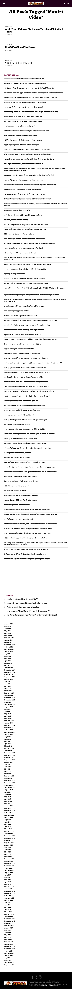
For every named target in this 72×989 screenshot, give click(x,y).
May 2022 (7, 741)
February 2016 (9, 914)
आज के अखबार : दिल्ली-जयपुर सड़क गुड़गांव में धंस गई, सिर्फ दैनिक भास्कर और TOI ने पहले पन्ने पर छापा (30, 98)
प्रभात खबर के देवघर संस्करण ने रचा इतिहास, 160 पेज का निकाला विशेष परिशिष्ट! (25, 83)
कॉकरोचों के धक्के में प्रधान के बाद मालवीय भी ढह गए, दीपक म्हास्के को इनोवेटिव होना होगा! (27, 559)
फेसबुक (43, 981)
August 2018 (8, 845)
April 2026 (7, 633)
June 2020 (7, 794)
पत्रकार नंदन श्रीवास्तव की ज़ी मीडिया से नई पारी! (17, 505)
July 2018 (7, 847)
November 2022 (9, 727)
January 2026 (8, 640)
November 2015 (9, 921)
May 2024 (7, 686)
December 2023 (9, 698)
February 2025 (9, 665)
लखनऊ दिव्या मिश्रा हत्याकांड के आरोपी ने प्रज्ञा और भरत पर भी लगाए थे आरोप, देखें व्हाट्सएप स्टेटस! (29, 467)
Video (34, 981)
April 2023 (7, 716)
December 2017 (9, 863)
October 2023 (8, 702)
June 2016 (7, 905)
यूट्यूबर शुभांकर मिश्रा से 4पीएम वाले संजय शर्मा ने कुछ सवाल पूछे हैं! (21, 495)
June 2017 (7, 877)
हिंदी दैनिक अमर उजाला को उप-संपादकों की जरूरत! (17, 424)
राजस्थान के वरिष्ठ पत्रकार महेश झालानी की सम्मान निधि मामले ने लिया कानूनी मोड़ (25, 269)
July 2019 (7, 820)
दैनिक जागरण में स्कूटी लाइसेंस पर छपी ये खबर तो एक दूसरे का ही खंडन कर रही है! (24, 239)
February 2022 (9, 748)
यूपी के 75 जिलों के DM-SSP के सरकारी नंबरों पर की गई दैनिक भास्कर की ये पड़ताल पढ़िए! (27, 448)
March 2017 (8, 884)
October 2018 (8, 840)
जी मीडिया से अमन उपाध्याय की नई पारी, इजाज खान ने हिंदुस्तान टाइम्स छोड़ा (23, 140)
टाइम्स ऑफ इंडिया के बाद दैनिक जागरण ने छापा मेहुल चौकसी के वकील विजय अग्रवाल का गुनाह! (28, 528)
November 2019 (9, 810)
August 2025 (8, 651)
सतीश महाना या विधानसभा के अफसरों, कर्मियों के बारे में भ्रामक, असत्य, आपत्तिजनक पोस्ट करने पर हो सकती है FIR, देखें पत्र (35, 363)
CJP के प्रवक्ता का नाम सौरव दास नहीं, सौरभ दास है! (17, 453)
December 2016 (9, 891)
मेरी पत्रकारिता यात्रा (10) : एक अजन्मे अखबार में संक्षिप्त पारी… (20, 253)
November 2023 (9, 700)
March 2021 (8, 774)
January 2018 (8, 861)
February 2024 (9, 693)
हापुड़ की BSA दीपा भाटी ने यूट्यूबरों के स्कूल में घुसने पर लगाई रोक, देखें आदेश (24, 306)
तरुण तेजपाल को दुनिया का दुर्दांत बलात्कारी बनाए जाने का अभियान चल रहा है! (23, 107)
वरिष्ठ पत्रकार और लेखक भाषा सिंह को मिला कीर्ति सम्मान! (19, 415)
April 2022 (7, 744)
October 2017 (8, 868)
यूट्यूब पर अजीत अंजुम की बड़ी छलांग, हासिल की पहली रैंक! (19, 349)
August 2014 (8, 955)
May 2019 (7, 824)
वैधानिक (60, 981)
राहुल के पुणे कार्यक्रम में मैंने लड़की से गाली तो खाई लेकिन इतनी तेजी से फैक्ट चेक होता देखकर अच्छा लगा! (30, 339)
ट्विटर (47, 981)
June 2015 (7, 932)
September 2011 (9, 965)
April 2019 (7, 827)
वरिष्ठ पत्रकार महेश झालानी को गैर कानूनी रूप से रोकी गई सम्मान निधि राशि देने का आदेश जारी (28, 154)
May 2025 (7, 658)
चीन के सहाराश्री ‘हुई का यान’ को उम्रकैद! (15, 490)
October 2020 (8, 785)
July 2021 (7, 764)
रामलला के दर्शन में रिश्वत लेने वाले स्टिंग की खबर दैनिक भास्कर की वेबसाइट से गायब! (25, 229)
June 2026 (7, 628)
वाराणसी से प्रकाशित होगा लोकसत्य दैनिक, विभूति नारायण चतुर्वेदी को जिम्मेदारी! (24, 330)
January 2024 (8, 695)
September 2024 (9, 677)
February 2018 (9, 859)
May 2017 (7, 879)
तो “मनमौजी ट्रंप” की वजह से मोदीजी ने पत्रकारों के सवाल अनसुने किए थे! (23, 215)
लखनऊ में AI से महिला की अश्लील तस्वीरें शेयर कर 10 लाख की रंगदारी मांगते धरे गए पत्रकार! (27, 264)
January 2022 (8, 750)
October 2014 (8, 951)
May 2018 (7, 852)
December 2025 (9, 642)
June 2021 (7, 767)
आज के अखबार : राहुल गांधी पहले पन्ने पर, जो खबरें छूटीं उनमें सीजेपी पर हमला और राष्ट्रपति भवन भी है (29, 396)
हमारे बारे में (32, 982)
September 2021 (9, 760)
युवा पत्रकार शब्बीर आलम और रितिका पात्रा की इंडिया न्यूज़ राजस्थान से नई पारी (24, 194)
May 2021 (7, 769)
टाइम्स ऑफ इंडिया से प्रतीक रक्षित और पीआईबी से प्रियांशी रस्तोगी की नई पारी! (24, 79)
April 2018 (7, 854)
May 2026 (7, 631)
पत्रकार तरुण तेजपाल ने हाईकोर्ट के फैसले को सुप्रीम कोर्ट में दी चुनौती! (22, 410)
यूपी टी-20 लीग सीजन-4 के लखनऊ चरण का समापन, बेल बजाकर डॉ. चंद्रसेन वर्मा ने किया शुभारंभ (29, 88)
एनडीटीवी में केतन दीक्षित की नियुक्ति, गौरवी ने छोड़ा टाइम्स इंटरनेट (20, 316)
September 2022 (9, 732)
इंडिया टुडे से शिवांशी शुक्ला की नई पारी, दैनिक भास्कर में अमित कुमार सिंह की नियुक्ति (25, 420)
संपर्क (64, 981)
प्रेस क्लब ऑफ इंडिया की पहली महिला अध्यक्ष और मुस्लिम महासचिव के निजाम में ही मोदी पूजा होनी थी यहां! (30, 514)
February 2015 (9, 942)
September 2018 (9, 843)
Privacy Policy (55, 982)
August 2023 (8, 707)
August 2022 (8, 734)
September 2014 (9, 953)
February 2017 (9, 886)
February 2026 (9, 638)
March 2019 (8, 829)
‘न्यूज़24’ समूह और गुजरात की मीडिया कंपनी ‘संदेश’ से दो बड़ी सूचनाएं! (21, 145)
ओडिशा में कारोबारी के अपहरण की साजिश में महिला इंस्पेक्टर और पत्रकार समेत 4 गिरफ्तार (26, 538)
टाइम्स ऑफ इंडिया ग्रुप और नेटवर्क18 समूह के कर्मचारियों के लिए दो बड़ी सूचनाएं (24, 278)
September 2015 (9, 926)
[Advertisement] (36, 578)
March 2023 (8, 718)
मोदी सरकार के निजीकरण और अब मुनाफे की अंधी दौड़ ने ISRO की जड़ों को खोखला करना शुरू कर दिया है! (30, 320)
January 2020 (8, 806)
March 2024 (8, 691)
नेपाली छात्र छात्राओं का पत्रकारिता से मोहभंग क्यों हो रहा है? (19, 126)
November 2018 (9, 838)
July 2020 (7, 792)
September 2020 (9, 787)
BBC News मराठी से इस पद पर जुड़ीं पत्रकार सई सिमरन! (19, 234)
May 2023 (7, 714)
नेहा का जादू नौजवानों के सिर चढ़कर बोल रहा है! (16, 220)
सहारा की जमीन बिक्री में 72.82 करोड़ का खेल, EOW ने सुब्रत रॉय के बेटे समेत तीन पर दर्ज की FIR (29, 391)
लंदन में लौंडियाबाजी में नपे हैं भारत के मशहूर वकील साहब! (18, 519)
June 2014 (7, 960)
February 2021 (9, 776)
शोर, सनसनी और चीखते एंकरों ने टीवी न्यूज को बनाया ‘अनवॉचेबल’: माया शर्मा (23, 121)
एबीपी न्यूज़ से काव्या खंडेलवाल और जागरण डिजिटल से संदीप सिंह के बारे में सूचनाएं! (25, 462)
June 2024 (7, 684)
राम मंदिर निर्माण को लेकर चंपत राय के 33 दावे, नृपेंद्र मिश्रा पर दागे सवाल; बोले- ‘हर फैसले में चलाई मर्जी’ (30, 472)
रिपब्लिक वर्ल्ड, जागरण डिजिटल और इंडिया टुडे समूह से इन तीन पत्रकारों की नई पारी (25, 554)
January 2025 (8, 668)
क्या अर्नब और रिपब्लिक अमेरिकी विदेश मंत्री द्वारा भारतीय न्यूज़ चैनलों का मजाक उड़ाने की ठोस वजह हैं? (30, 243)
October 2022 (8, 730)
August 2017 (8, 873)
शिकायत (56, 981)
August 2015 (8, 928)
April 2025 (7, 661)
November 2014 (9, 949)
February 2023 (9, 721)
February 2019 (9, 831)
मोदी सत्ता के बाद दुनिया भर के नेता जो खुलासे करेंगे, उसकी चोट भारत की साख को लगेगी (26, 224)
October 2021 (8, 757)
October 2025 (8, 647)
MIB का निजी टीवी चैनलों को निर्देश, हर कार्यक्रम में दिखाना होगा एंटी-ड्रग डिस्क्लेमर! (25, 443)
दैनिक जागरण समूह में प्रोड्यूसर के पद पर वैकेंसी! (16, 311)
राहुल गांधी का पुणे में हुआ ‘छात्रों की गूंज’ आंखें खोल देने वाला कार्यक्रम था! (22, 334)
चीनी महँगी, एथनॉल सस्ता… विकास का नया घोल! (16, 486)
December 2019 (9, 808)
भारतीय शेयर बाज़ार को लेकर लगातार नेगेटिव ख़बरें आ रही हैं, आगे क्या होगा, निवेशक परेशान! (27, 509)
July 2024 (7, 681)
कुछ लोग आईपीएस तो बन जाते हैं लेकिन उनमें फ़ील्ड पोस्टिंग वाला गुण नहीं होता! (23, 377)
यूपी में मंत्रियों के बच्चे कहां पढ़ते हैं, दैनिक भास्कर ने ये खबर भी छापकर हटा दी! (23, 164)
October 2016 (8, 896)
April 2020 (7, 799)
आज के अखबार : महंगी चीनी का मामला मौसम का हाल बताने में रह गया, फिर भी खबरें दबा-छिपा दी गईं (28, 175)
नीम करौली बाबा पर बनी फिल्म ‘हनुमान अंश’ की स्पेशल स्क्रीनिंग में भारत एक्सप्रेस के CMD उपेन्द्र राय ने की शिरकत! (33, 93)
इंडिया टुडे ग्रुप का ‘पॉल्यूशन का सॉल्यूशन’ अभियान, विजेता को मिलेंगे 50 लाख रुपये (25, 368)
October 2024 (8, 674)
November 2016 (9, 893)
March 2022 (8, 746)
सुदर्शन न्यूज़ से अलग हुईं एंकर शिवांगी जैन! (14, 274)
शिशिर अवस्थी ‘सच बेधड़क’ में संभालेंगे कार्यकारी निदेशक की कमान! (21, 481)
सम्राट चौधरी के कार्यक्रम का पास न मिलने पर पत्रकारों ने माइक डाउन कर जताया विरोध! (26, 131)
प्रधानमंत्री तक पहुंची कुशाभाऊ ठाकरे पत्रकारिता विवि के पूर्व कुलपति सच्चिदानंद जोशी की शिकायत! (29, 159)
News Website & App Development (49, 985)
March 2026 (8, 635)
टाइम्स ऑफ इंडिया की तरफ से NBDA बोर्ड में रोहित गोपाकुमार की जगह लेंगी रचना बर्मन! (26, 382)
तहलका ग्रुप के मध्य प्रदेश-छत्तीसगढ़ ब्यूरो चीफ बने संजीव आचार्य (20, 438)
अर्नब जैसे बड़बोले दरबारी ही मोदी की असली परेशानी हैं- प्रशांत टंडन (21, 401)
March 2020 (8, 801)
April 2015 (7, 937)
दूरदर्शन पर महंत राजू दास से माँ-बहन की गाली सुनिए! (17, 210)
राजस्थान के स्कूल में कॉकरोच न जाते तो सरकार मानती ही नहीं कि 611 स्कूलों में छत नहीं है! (27, 372)
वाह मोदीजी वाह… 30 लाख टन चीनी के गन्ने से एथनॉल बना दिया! (20, 476)
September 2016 (9, 898)
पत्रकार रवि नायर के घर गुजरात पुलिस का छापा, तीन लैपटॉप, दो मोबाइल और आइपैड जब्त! (26, 549)
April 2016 (7, 909)
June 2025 (7, 656)
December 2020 (9, 780)
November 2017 (9, 866)
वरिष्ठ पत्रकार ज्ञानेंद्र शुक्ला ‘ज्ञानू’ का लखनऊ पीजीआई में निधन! (20, 135)
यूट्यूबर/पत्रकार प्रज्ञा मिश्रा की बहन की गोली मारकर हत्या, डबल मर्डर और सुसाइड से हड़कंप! (28, 533)
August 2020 (8, 790)
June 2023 (7, 711)
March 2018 (8, 856)
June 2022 (7, 739)
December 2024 (9, 670)
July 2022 (7, 737)
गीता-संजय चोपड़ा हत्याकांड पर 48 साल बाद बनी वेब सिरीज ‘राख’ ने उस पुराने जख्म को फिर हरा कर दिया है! (31, 112)
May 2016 (7, 907)
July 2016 (7, 903)
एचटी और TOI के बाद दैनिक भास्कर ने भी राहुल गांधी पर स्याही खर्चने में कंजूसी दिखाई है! (26, 283)
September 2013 (9, 962)
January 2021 (8, 778)
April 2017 (7, 882)
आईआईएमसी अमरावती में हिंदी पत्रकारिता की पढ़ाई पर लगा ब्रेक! (20, 500)
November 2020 (9, 783)
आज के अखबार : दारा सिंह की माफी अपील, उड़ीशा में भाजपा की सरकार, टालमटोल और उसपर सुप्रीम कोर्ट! (31, 524)
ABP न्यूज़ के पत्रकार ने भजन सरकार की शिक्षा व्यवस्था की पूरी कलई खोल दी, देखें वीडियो (27, 386)
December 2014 (9, 946)
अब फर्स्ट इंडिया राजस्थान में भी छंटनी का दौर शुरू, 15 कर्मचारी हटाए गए (22, 353)
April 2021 (7, 771)
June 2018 (7, 850)
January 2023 (8, 723)
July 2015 (7, 930)
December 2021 (9, 753)
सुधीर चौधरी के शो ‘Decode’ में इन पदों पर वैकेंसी (17, 457)
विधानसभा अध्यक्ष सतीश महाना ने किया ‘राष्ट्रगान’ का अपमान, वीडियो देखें (22, 344)
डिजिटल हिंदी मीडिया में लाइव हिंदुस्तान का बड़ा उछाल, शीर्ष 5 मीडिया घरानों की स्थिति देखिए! (27, 199)
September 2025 (9, 649)
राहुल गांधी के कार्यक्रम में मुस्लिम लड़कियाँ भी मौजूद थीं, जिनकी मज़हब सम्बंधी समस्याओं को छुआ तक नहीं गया (31, 295)
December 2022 (9, 725)
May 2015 (7, 935)
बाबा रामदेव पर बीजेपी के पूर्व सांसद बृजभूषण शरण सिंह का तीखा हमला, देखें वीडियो (24, 405)
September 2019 (9, 815)
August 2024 (8, 679)
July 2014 (7, 958)
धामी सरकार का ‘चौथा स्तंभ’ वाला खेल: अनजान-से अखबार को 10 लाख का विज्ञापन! (25, 102)
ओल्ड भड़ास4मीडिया (38, 982)
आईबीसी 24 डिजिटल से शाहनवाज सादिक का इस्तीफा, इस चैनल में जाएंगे (22, 189)
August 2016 (8, 900)
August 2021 (8, 762)
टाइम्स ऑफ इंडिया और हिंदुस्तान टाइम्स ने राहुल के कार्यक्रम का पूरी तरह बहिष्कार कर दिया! (27, 325)
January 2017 (8, 889)
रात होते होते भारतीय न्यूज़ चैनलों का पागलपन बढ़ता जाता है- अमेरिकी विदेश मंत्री (24, 248)
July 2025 (7, 654)
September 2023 (9, 704)
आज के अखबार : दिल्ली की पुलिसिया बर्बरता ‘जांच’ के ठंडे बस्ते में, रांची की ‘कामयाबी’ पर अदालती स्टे (29, 434)
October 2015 (8, 923)
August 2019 (8, 817)
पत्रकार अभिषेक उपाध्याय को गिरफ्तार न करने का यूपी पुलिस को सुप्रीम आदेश (23, 180)
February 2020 (9, 803)
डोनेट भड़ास (51, 981)
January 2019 (8, 833)
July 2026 (7, 626)
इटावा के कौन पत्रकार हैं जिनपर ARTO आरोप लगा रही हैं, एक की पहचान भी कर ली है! (26, 358)
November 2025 (9, 645)
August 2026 (8, 624)
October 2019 (8, 813)
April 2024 (7, 688)
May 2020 (7, 797)
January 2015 (8, 944)
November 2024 (9, 672)
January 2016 (8, 916)
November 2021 (9, 755)
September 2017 (9, 870)
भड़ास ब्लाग (39, 981)
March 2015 (8, 939)
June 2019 (7, 822)
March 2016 (8, 912)
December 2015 (9, 919)
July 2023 (7, 709)
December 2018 (9, 836)
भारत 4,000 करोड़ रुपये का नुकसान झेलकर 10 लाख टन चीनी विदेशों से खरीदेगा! (24, 429)
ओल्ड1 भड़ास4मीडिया (47, 982)
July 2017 (7, 875)
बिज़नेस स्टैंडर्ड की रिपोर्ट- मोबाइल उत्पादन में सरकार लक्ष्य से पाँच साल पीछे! (23, 116)
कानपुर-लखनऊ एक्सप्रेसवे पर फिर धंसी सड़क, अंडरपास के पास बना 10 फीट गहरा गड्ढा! (27, 150)
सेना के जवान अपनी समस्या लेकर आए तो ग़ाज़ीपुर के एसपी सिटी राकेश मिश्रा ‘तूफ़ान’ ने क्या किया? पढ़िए (30, 185)
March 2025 (8, 663)
